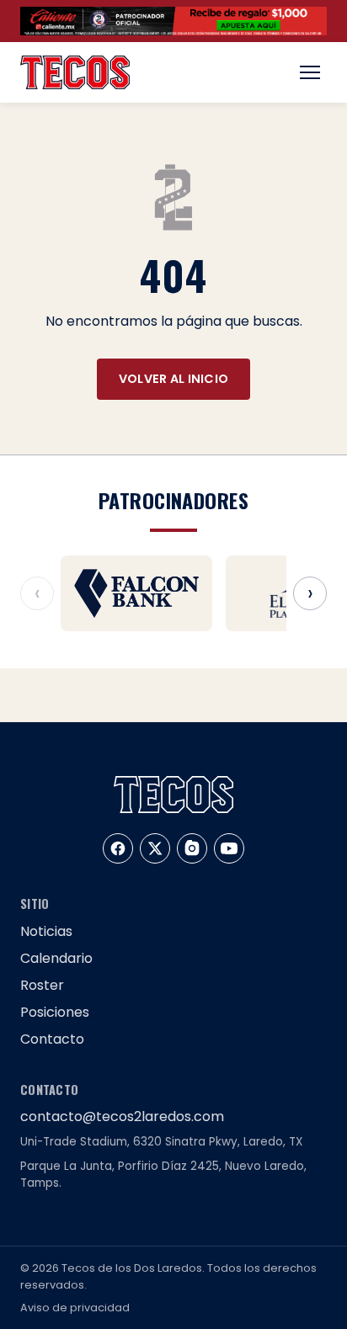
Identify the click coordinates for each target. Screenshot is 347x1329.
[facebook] (118, 848)
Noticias (46, 931)
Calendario (56, 958)
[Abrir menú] (310, 72)
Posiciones (54, 1012)
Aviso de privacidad (75, 1307)
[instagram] (192, 848)
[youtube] (229, 848)
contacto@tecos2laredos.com (122, 1116)
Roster (42, 985)
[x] (155, 848)
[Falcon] (136, 593)
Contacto (52, 1039)
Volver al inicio (174, 378)
